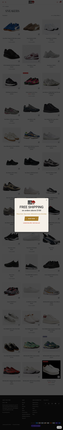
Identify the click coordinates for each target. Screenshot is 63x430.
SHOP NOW (31, 218)
